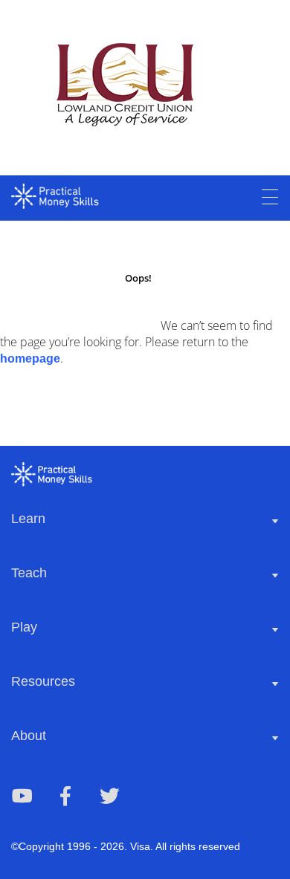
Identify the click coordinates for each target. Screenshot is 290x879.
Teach (29, 572)
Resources (43, 681)
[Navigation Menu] (270, 197)
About (28, 735)
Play (24, 627)
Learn (28, 518)
